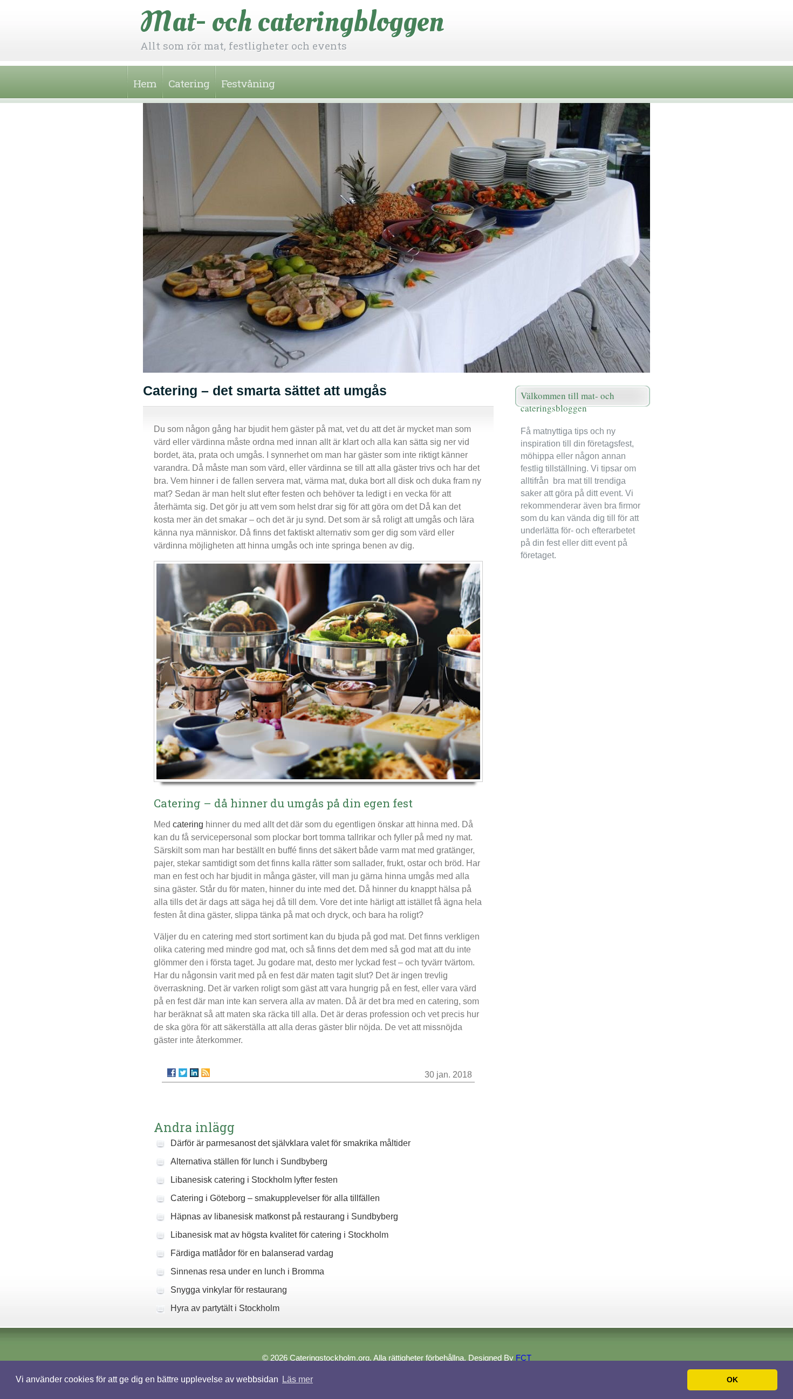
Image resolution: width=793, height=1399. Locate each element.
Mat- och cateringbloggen (292, 21)
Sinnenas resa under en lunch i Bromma (247, 1271)
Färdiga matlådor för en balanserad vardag (251, 1253)
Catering (188, 83)
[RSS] (205, 1072)
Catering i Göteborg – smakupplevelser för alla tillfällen (275, 1198)
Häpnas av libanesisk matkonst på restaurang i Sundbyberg (284, 1216)
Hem (144, 83)
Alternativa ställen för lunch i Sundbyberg (248, 1161)
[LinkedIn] (194, 1072)
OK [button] (732, 1379)
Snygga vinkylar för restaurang (228, 1289)
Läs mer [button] (297, 1379)
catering (188, 824)
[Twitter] (183, 1072)
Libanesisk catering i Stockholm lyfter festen (254, 1179)
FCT (523, 1357)
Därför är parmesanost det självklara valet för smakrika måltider (290, 1143)
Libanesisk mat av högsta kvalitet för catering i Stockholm (279, 1234)
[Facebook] (171, 1072)
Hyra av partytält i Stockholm (224, 1308)
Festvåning (248, 83)
